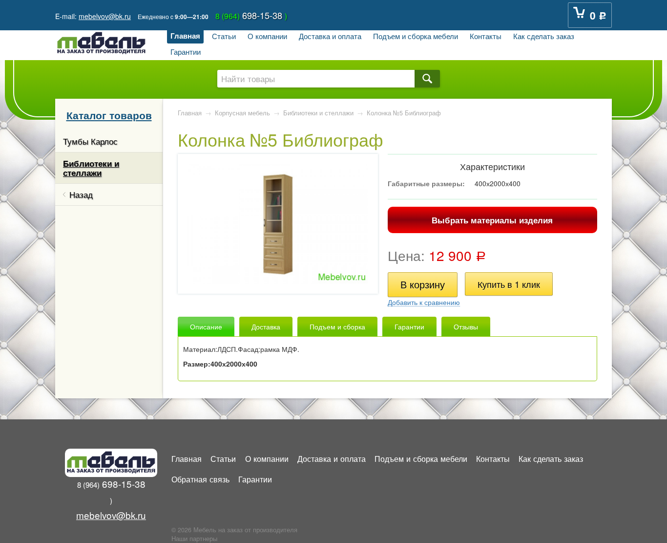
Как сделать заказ (543, 35)
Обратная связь (200, 479)
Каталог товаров (109, 115)
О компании (267, 35)
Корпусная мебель (242, 113)
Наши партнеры (194, 538)
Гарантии (185, 51)
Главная (185, 35)
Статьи (224, 35)
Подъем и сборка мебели (415, 35)
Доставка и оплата (330, 35)
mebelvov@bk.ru (105, 16)
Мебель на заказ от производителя (245, 529)
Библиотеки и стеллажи (91, 167)
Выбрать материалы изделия (492, 220)
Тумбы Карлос (90, 141)
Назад (81, 194)
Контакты (485, 35)
